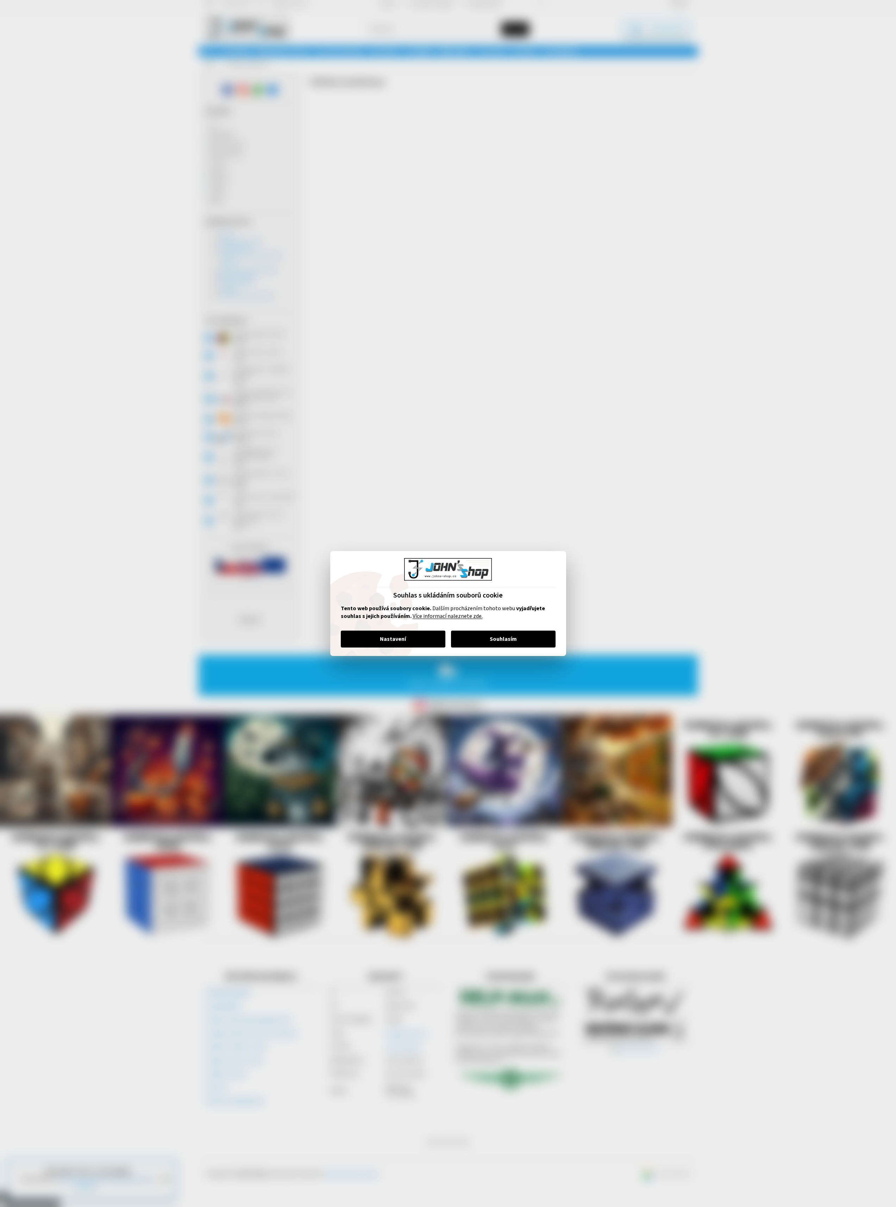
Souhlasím (503, 639)
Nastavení (393, 639)
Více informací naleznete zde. (448, 616)
